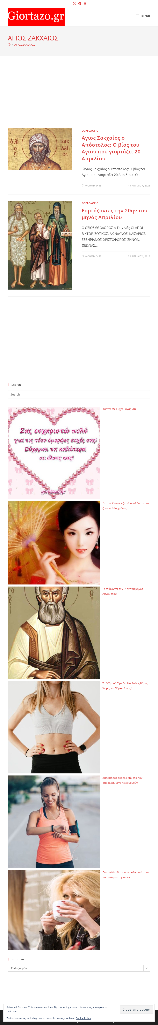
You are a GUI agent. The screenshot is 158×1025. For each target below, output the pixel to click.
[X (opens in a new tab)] (74, 3)
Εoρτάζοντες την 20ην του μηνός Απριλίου (114, 214)
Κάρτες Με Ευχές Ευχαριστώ (119, 409)
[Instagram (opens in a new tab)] (84, 3)
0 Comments (93, 185)
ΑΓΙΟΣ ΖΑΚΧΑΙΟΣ (24, 44)
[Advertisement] (79, 97)
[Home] (9, 44)
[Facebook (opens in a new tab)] (79, 3)
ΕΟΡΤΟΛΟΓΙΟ (90, 130)
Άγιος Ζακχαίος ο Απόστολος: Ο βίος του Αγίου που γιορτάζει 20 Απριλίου (111, 148)
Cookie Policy (83, 1018)
